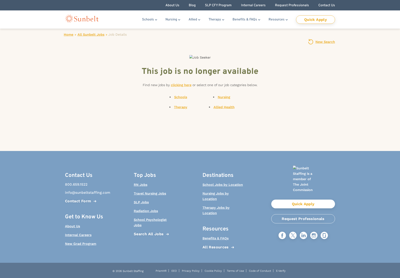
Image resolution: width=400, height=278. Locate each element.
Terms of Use (235, 270)
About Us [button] (172, 5)
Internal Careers (78, 235)
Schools (148, 20)
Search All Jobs (149, 234)
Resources (277, 20)
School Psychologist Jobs (150, 222)
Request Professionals (303, 218)
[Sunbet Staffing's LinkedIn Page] (303, 236)
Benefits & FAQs (244, 20)
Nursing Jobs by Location (215, 196)
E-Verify (281, 270)
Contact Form (78, 201)
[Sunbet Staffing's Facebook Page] (282, 236)
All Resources (215, 247)
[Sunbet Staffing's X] (293, 236)
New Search (325, 42)
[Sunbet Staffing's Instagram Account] (314, 236)
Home (68, 34)
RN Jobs (140, 185)
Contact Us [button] (326, 5)
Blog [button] (192, 5)
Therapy (215, 20)
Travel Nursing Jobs (150, 193)
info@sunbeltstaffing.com (85, 192)
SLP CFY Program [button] (218, 5)
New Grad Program (80, 244)
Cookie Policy (213, 270)
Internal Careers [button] (253, 5)
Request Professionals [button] (292, 5)
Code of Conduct (260, 270)
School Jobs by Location (222, 185)
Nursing (171, 20)
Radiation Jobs (146, 211)
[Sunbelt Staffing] (82, 19)
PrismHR (161, 270)
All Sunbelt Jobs (91, 34)
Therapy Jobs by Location (216, 210)
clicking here (181, 85)
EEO (174, 270)
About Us (72, 226)
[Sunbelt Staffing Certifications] (303, 183)
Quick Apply (315, 19)
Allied (193, 20)
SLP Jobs (141, 202)
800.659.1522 (76, 184)
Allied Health (224, 107)
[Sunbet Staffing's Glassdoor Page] (324, 236)
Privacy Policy (191, 270)
